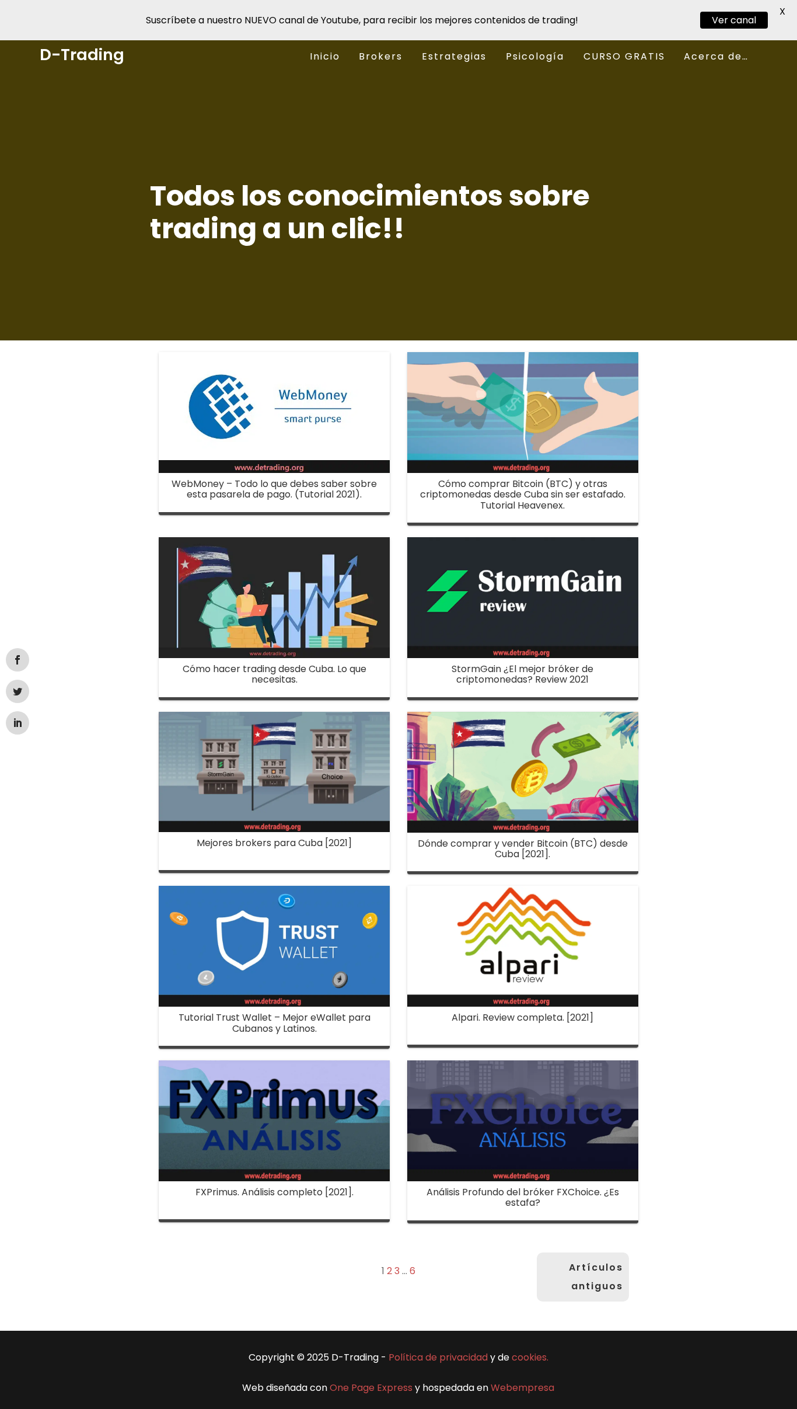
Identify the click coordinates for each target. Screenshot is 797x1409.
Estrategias (454, 56)
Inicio (325, 56)
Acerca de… (716, 56)
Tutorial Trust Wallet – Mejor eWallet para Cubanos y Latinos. (274, 1023)
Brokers (381, 56)
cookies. (530, 1357)
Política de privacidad (438, 1357)
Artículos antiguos (596, 1277)
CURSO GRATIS (624, 56)
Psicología (535, 56)
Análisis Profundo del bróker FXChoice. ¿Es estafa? (523, 1197)
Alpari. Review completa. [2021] (522, 1017)
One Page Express (371, 1387)
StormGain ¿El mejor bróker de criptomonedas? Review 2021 (522, 674)
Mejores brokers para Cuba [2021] (274, 843)
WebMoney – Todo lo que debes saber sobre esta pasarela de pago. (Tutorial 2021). (274, 489)
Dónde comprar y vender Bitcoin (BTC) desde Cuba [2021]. (523, 849)
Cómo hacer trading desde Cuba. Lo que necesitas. (274, 674)
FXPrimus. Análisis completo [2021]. (274, 1192)
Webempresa (522, 1387)
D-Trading (82, 54)
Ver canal (734, 20)
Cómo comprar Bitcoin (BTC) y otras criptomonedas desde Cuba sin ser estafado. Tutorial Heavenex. (522, 494)
